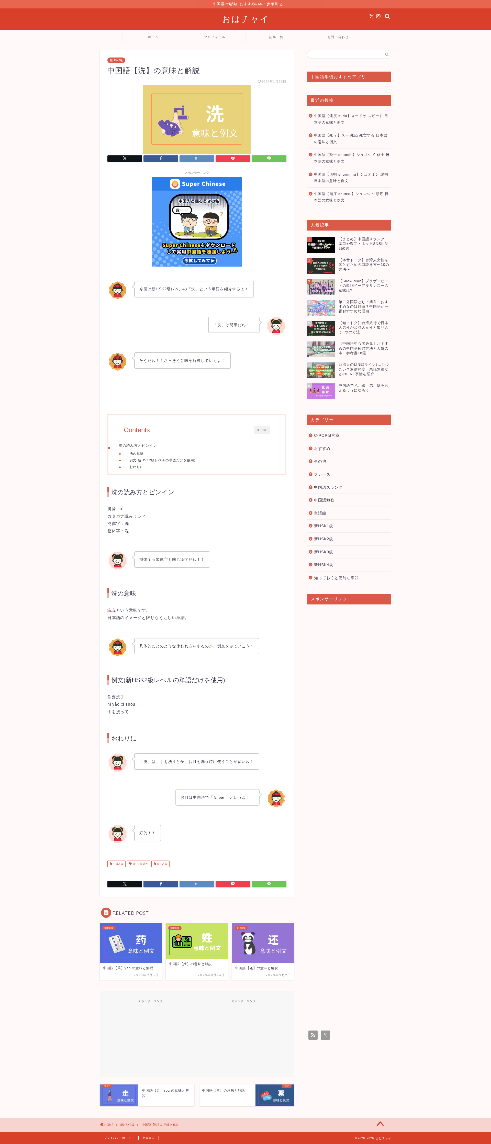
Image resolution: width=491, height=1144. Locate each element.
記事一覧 (276, 37)
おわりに (136, 467)
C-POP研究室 (327, 435)
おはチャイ (245, 19)
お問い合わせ (338, 37)
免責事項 (148, 1137)
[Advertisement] (150, 1037)
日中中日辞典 (140, 863)
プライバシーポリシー (119, 1137)
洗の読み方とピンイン (138, 445)
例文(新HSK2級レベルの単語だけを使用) (162, 460)
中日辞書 (117, 863)
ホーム (153, 37)
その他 (320, 461)
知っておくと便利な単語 (336, 578)
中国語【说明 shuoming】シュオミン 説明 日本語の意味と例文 (351, 178)
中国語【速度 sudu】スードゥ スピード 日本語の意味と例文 (351, 119)
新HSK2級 (116, 60)
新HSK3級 (323, 552)
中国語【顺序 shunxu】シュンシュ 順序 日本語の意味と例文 (351, 197)
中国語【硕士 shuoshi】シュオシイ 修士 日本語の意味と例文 (352, 158)
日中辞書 (161, 863)
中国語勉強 (324, 500)
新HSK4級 (323, 565)
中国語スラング (328, 487)
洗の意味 (136, 453)
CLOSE (262, 430)
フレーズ (322, 474)
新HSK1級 (323, 526)
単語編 (320, 513)
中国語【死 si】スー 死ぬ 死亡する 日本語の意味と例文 (350, 138)
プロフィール (215, 37)
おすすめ (322, 448)
